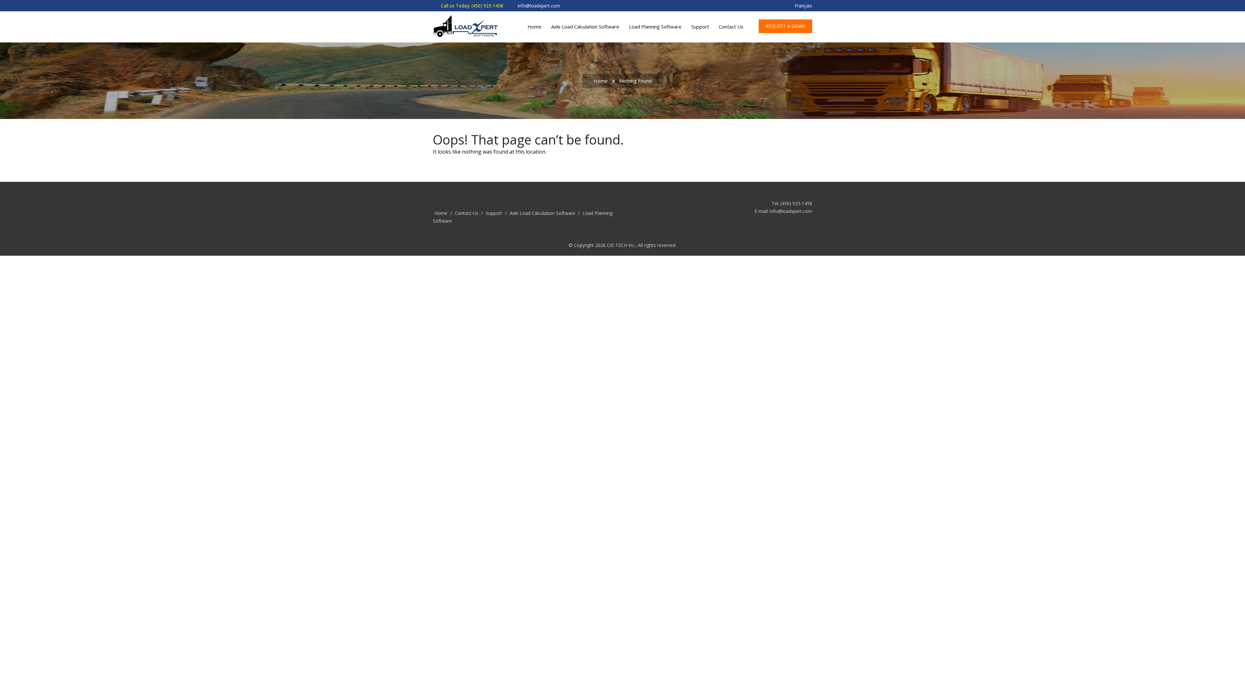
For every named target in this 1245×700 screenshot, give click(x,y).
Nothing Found (635, 80)
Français (803, 6)
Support (700, 26)
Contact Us (731, 26)
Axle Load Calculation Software (585, 26)
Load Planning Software (655, 26)
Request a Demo (785, 26)
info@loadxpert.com (791, 211)
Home (534, 26)
